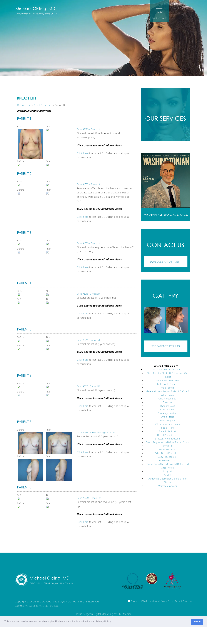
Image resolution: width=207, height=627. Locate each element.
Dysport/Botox (167, 405)
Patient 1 (24, 118)
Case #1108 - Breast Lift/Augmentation (96, 432)
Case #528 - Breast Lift (88, 386)
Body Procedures (167, 456)
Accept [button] (197, 621)
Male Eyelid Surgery (167, 384)
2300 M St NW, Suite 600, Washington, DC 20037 (37, 606)
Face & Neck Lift (167, 431)
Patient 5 (24, 329)
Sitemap (134, 601)
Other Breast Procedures (167, 453)
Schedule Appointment (166, 261)
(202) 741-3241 (159, 17)
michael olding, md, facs (166, 215)
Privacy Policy (166, 601)
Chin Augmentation (167, 413)
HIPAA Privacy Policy (149, 601)
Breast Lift (167, 446)
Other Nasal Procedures (167, 424)
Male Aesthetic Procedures (166, 369)
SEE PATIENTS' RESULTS (165, 346)
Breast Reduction (167, 449)
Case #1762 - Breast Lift (88, 184)
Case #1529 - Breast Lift (89, 498)
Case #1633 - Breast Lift (89, 243)
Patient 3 (24, 232)
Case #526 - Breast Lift (88, 293)
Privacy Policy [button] (103, 621)
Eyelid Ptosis (167, 416)
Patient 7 (24, 422)
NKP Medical (124, 614)
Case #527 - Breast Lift (88, 340)
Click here (82, 153)
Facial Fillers (167, 427)
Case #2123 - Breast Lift (89, 129)
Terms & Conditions (183, 601)
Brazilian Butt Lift (167, 460)
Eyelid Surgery (167, 420)
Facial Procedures (167, 398)
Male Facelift (167, 387)
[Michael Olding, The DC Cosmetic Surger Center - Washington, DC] (39, 11)
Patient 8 (24, 487)
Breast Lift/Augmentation (167, 438)
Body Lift (167, 471)
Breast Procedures (42, 105)
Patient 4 (24, 283)
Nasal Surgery (167, 409)
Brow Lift (167, 402)
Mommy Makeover (167, 486)
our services (165, 118)
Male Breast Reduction (167, 380)
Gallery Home (24, 105)
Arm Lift (167, 475)
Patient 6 (24, 375)
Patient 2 (24, 173)
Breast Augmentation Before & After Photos (167, 442)
